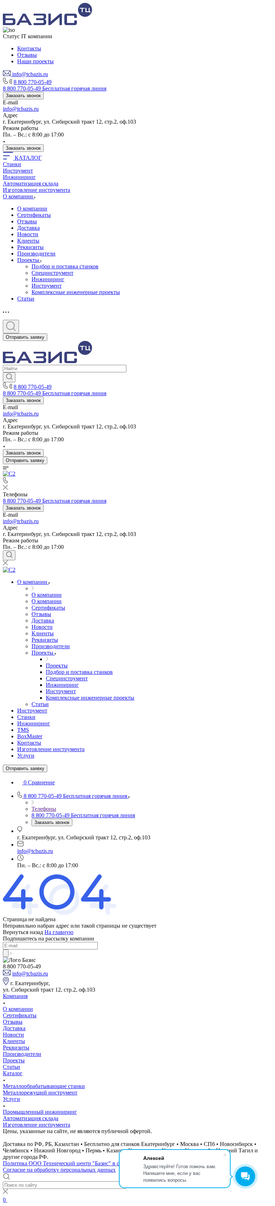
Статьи (25, 299)
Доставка (28, 228)
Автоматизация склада (30, 1118)
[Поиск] (11, 326)
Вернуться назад (23, 932)
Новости (27, 234)
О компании (32, 208)
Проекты (28, 260)
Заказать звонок (23, 95)
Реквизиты (30, 247)
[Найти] (9, 377)
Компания (15, 996)
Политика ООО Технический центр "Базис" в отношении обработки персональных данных (115, 1163)
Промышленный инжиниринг (40, 1112)
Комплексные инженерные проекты (76, 292)
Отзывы (27, 221)
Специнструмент (52, 273)
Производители (36, 253)
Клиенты (28, 241)
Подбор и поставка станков (65, 266)
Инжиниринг (48, 279)
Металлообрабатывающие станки (44, 1086)
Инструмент (47, 286)
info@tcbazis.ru (21, 109)
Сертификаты (34, 215)
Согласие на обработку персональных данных (59, 1170)
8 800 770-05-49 (33, 82)
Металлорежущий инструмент (40, 1093)
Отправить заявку (25, 337)
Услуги (11, 1099)
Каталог (13, 1073)
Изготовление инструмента (36, 1125)
